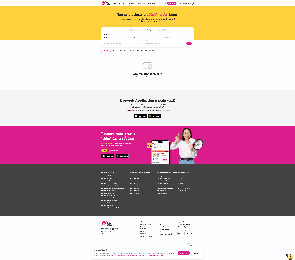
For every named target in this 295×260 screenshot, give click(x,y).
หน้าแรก (115, 3)
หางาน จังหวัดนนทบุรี (162, 186)
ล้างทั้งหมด (152, 50)
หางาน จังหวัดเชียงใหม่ (162, 193)
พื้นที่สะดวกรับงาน (107, 34)
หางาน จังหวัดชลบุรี (162, 181)
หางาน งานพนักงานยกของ (108, 193)
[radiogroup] (147, 30)
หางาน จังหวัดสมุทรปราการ (164, 178)
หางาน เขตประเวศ (134, 191)
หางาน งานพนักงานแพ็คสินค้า (109, 200)
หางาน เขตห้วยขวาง (135, 181)
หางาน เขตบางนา (134, 193)
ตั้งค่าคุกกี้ (195, 253)
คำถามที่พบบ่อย (163, 227)
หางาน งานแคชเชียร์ (106, 178)
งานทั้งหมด (181, 178)
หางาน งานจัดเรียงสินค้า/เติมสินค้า (110, 195)
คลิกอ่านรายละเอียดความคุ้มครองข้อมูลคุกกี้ (153, 255)
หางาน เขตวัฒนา (134, 183)
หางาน (104, 150)
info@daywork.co (187, 230)
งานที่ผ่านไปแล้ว (182, 191)
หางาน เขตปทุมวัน (134, 178)
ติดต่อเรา (161, 222)
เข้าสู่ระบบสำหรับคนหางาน (185, 3)
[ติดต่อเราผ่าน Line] (178, 233)
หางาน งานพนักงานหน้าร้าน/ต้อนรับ (110, 208)
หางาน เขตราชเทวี (134, 188)
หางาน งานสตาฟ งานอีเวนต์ (108, 191)
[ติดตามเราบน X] (191, 233)
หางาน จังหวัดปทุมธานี (162, 183)
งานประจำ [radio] (131, 50)
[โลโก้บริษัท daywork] (107, 223)
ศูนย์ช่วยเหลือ (151, 3)
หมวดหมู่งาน (106, 41)
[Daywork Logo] (105, 3)
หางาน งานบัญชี (105, 203)
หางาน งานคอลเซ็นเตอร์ (107, 198)
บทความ (139, 3)
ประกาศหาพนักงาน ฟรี (146, 236)
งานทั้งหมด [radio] (105, 50)
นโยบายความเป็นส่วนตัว (165, 232)
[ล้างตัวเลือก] (128, 37)
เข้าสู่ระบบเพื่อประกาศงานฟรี (184, 222)
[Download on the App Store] (140, 116)
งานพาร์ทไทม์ (181, 183)
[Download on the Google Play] (154, 116)
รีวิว (144, 3)
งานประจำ (180, 186)
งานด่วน (180, 181)
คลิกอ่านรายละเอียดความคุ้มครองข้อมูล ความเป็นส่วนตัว (125, 255)
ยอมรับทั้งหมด (183, 253)
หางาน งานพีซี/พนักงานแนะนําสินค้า (110, 176)
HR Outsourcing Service (183, 227)
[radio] (139, 30)
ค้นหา (189, 44)
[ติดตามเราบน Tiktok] (187, 233)
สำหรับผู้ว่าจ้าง (171, 3)
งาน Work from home (184, 188)
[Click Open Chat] (289, 257)
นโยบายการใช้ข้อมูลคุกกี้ (165, 234)
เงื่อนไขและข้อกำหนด (164, 229)
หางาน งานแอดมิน (106, 181)
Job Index (162, 237)
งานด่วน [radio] (114, 50)
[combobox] (117, 37)
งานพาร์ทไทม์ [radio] (122, 50)
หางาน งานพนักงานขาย (107, 205)
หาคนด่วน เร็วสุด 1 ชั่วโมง (183, 224)
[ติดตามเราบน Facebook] (183, 233)
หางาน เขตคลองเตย (135, 176)
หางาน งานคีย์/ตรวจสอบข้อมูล (109, 183)
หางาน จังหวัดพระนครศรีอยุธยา (165, 188)
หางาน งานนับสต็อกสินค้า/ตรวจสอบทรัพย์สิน (112, 188)
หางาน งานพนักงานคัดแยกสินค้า (109, 186)
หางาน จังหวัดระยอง (162, 191)
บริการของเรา (122, 3)
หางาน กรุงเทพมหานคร (163, 176)
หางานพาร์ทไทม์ (114, 150)
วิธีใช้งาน (161, 224)
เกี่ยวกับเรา (132, 3)
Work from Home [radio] (142, 50)
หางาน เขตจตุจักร (134, 186)
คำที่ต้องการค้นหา (149, 41)
